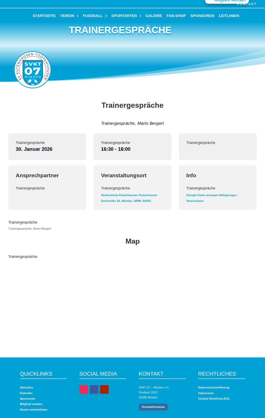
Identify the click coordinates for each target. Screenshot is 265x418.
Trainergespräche (30, 143)
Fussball (93, 16)
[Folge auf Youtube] (22, 3)
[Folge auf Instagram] (13, 3)
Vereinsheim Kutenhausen (119, 195)
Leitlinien (229, 16)
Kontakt (247, 4)
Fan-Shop (176, 16)
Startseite (44, 16)
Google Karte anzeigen (202, 195)
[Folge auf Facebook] (3, 3)
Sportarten (124, 16)
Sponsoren (202, 16)
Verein (67, 16)
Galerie (154, 16)
